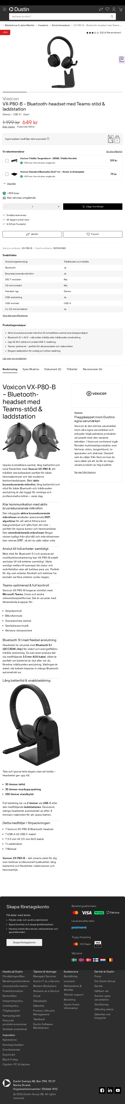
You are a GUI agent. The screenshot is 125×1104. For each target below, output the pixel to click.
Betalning (70, 999)
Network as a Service (46, 991)
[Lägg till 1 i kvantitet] (58, 206)
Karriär (98, 986)
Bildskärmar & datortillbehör (20, 25)
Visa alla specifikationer (15, 315)
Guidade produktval (15, 1029)
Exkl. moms (9, 127)
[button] (101, 9)
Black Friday (10, 1059)
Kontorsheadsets (61, 25)
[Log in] (114, 9)
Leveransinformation (15, 986)
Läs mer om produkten (15, 358)
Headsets (43, 25)
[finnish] (95, 960)
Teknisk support (73, 994)
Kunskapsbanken (13, 1044)
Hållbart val (101, 991)
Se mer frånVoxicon (85, 472)
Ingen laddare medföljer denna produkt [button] (25, 139)
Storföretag (101, 1004)
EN (9, 956)
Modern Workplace (44, 986)
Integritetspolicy (13, 1000)
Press (97, 976)
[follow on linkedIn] (110, 1090)
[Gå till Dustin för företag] (19, 9)
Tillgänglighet (11, 1010)
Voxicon (11, 98)
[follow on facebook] (102, 1090)
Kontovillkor (10, 995)
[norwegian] (81, 960)
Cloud (36, 995)
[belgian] (110, 960)
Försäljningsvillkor (14, 976)
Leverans (69, 981)
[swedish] (74, 960)
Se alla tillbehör (114, 151)
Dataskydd (40, 1000)
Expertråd (9, 1054)
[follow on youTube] (118, 1090)
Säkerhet (38, 1005)
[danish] (88, 960)
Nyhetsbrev (10, 1039)
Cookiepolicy (10, 1005)
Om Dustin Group (104, 981)
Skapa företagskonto (24, 942)
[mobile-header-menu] (5, 9)
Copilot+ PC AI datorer (16, 1064)
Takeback (39, 1019)
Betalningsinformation (16, 981)
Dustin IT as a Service (46, 981)
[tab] (11, 369)
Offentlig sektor (104, 1009)
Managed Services (44, 976)
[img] (48, 138)
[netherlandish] (102, 960)
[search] (112, 16)
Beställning (70, 976)
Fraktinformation (13, 991)
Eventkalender (12, 1049)
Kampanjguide (11, 1015)
